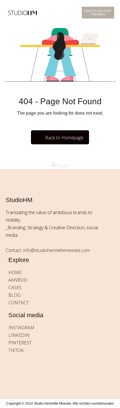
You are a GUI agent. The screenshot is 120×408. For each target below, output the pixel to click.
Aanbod (17, 280)
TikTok (16, 350)
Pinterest (20, 343)
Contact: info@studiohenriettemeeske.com (48, 250)
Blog (14, 295)
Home (15, 272)
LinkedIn (19, 335)
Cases (14, 287)
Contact (18, 303)
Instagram (21, 327)
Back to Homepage (64, 138)
